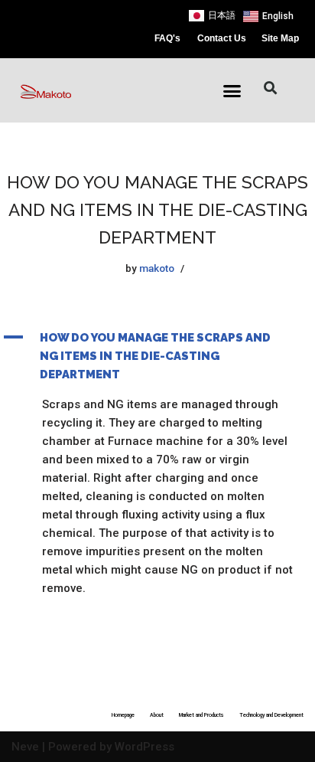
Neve (25, 747)
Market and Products (201, 715)
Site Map (280, 38)
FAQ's (167, 38)
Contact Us (221, 38)
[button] (232, 91)
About (157, 715)
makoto (156, 268)
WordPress (144, 747)
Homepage (123, 715)
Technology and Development (271, 715)
